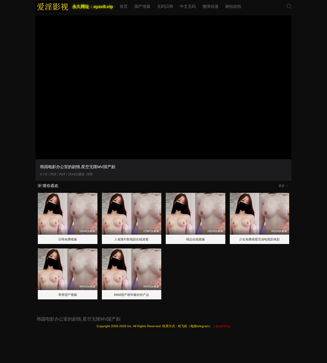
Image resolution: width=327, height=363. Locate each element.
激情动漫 (210, 6)
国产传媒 (142, 6)
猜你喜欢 (50, 186)
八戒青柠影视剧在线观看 (131, 239)
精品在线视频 (195, 239)
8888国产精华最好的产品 (131, 294)
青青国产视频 (67, 294)
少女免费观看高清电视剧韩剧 (259, 239)
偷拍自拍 (233, 6)
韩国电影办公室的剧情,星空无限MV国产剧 (78, 319)
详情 (89, 174)
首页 (124, 6)
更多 (282, 186)
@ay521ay (222, 326)
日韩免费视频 (67, 239)
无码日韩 (165, 6)
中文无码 (188, 6)
